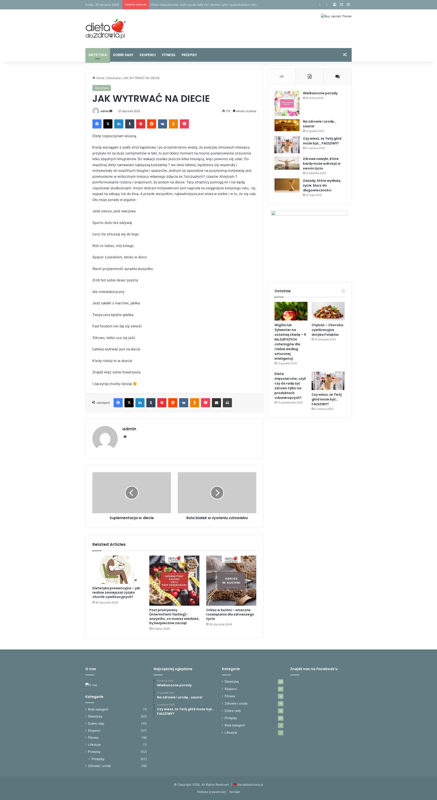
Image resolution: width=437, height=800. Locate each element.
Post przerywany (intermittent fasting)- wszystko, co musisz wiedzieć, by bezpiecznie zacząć (174, 616)
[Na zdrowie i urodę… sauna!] (287, 125)
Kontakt (234, 792)
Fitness (168, 55)
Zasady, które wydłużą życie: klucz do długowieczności (321, 185)
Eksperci (148, 55)
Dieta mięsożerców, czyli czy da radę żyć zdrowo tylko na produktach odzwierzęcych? (212, 4)
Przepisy (189, 55)
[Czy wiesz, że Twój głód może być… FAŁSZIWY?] (287, 144)
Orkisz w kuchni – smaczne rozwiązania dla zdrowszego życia (230, 614)
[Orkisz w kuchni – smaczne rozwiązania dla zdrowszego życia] (231, 581)
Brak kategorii (98, 709)
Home (99, 78)
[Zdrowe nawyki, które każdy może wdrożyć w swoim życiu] (287, 163)
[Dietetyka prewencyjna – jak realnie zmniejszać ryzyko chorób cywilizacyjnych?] (117, 570)
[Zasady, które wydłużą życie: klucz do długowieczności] (287, 185)
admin (105, 111)
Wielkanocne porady (320, 93)
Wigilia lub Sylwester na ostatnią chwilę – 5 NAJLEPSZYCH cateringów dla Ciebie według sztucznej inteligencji (290, 342)
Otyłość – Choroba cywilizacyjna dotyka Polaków (327, 330)
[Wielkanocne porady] (287, 103)
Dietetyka (98, 55)
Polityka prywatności (211, 792)
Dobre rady (123, 55)
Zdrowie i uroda (99, 766)
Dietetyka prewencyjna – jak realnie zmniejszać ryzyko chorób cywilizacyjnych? (116, 592)
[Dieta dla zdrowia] (105, 28)
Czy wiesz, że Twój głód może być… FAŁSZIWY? (322, 141)
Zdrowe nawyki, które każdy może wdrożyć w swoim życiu (321, 163)
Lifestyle (94, 744)
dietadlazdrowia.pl (250, 784)
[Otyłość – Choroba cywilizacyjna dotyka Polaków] (328, 311)
